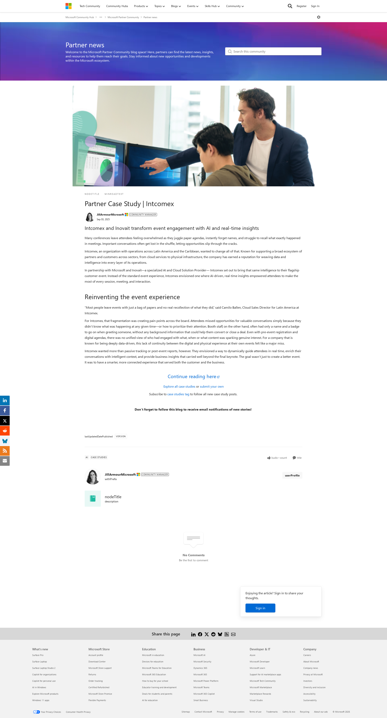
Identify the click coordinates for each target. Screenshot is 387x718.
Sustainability (310, 700)
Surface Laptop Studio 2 (43, 667)
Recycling (304, 711)
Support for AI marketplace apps (265, 674)
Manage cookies (236, 711)
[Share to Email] (233, 634)
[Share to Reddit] (213, 634)
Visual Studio (256, 700)
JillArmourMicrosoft (110, 214)
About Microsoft (311, 661)
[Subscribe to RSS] (227, 634)
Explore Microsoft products (45, 693)
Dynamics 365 (200, 667)
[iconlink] (93, 499)
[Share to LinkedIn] (193, 634)
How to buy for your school (155, 680)
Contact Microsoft (203, 711)
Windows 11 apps (40, 700)
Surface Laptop (39, 661)
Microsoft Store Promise (100, 693)
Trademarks (272, 711)
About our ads (321, 711)
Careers (307, 655)
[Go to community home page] (69, 6)
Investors (307, 680)
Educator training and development (159, 687)
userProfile (292, 475)
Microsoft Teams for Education (157, 667)
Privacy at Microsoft (313, 674)
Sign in (260, 608)
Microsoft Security (202, 661)
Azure (252, 655)
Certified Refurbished (98, 687)
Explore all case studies (179, 386)
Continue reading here (192, 376)
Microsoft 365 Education (154, 674)
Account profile (95, 655)
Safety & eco (289, 711)
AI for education (150, 700)
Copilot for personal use (44, 680)
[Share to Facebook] (200, 634)
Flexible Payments (97, 700)
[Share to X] (207, 634)
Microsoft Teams (201, 687)
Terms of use (255, 711)
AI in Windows (39, 687)
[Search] (290, 6)
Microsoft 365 (200, 674)
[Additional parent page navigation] (100, 17)
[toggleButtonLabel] (318, 17)
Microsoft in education (153, 655)
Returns (92, 674)
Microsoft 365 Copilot (204, 693)
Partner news (150, 17)
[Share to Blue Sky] (220, 634)
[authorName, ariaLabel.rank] (90, 217)
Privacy (220, 711)
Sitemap (186, 711)
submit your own (212, 386)
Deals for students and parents (157, 693)
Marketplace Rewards (260, 693)
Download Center (97, 661)
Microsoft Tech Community (263, 680)
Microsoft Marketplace (261, 687)
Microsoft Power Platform (206, 680)
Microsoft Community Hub (80, 17)
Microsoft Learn (257, 667)
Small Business (201, 700)
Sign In (315, 6)
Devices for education (152, 661)
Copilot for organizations (44, 674)
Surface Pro (37, 655)
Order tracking (95, 680)
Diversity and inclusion (314, 687)
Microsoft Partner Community (123, 17)
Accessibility (309, 693)
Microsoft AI (199, 655)
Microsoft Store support (100, 667)
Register (302, 6)
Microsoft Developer (260, 661)
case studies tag (178, 394)
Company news (310, 667)
